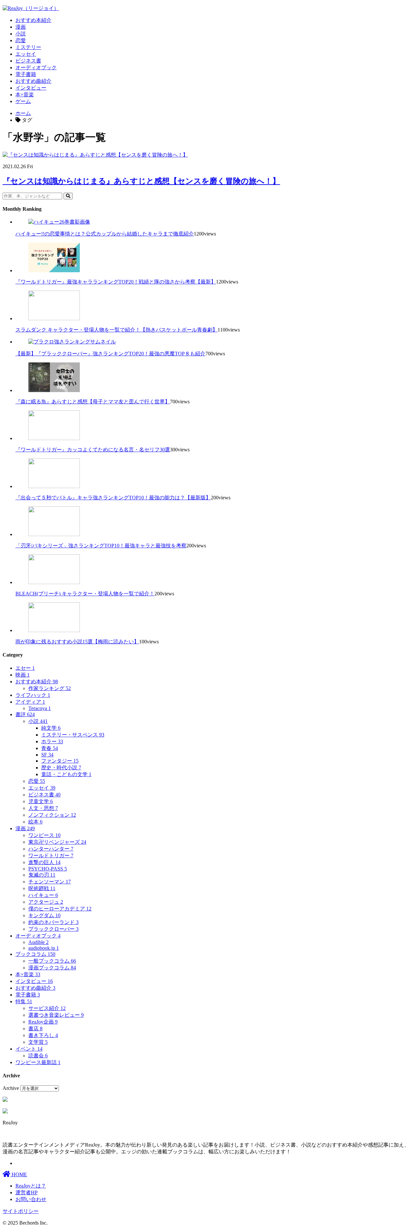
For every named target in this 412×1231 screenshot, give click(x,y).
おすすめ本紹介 (33, 20)
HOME (18, 1174)
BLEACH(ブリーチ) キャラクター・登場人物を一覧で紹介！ (84, 593)
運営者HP (26, 1192)
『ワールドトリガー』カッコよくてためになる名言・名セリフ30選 (92, 449)
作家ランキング (49, 688)
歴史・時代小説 (61, 767)
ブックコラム (35, 954)
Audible (38, 942)
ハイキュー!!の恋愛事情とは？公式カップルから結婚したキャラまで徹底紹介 (104, 233)
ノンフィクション (52, 815)
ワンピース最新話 (38, 1062)
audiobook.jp (43, 948)
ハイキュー (43, 895)
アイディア (30, 702)
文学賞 (38, 1042)
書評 (25, 714)
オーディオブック (36, 67)
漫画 (20, 27)
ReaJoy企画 (43, 1021)
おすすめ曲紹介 (33, 81)
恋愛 (20, 40)
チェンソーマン (49, 881)
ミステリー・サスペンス (72, 734)
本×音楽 (24, 94)
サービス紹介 (47, 1008)
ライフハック (32, 695)
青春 (49, 748)
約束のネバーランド (53, 922)
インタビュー (30, 88)
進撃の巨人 (44, 862)
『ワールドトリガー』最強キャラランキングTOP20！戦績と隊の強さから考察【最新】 (115, 281)
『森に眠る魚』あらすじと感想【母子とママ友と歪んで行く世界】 (92, 401)
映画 (22, 675)
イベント (28, 1049)
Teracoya (39, 708)
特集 (23, 1001)
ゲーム (23, 101)
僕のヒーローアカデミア (59, 908)
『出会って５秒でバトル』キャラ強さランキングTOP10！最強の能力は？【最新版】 (113, 497)
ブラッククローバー (53, 929)
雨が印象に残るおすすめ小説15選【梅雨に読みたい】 (77, 641)
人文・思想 (43, 808)
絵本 (35, 821)
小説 (20, 33)
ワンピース (44, 835)
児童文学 (40, 801)
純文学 (51, 728)
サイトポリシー (21, 1211)
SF (47, 754)
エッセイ (25, 54)
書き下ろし (43, 1035)
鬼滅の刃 (41, 875)
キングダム (44, 915)
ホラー (52, 741)
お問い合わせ (30, 1199)
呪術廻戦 (41, 888)
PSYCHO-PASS (47, 868)
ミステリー (28, 47)
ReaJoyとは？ (30, 1185)
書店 (35, 1028)
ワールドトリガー (50, 855)
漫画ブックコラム (52, 967)
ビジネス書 (28, 60)
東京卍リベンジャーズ (57, 842)
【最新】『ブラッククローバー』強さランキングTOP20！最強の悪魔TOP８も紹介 (110, 353)
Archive (11, 1088)
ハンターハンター (50, 848)
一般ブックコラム (52, 961)
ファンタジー (60, 761)
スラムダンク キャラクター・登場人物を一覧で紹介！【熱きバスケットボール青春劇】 (116, 329)
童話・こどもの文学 (66, 774)
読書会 (38, 1055)
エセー (25, 668)
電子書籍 (25, 74)
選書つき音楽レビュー (56, 1015)
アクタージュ (45, 902)
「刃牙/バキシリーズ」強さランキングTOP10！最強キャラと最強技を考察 (100, 545)
